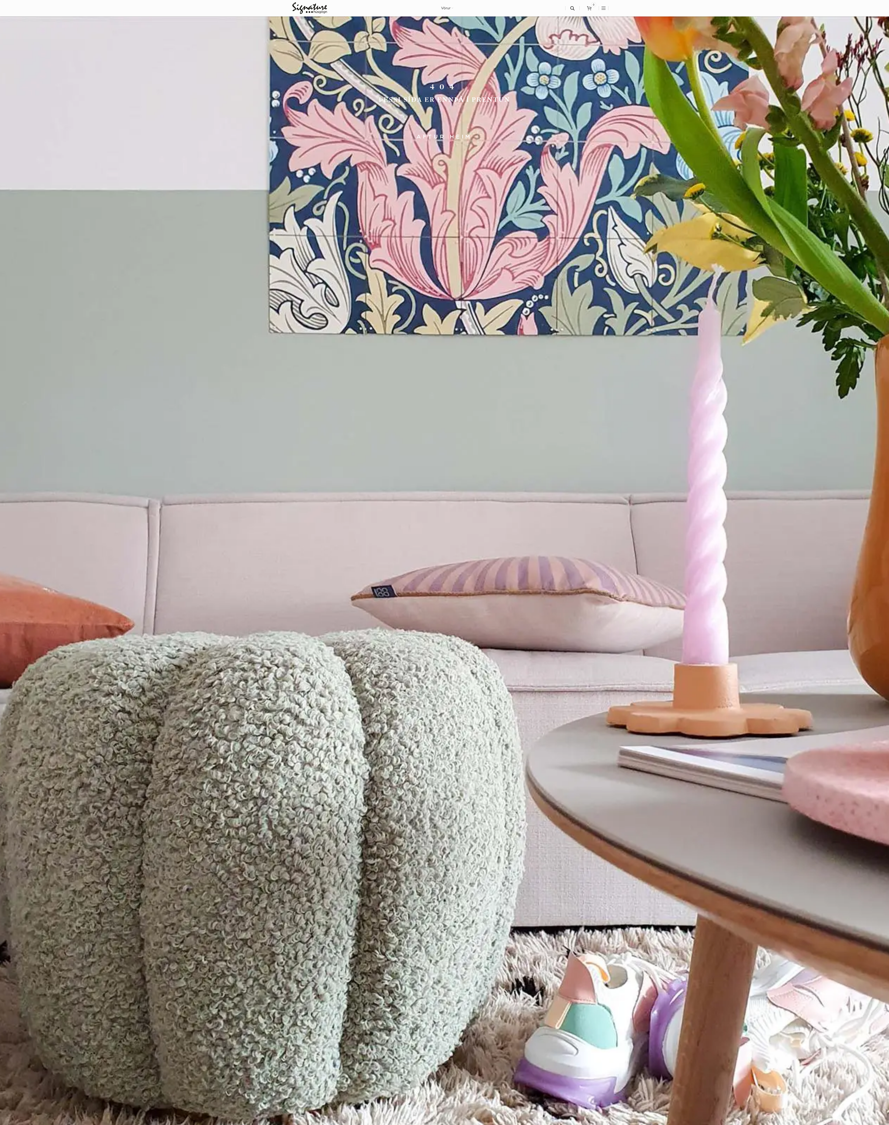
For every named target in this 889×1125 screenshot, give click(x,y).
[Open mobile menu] (603, 8)
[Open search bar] (572, 8)
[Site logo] (309, 7)
